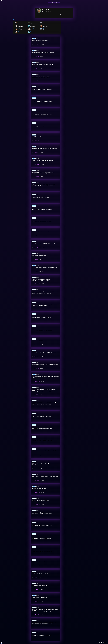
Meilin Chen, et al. (37, 577)
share (43, 44)
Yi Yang (19, 28)
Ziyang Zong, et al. (37, 480)
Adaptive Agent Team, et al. (38, 80)
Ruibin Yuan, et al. (37, 140)
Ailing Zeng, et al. (37, 601)
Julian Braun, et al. (37, 235)
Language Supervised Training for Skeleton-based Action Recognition (41, 340)
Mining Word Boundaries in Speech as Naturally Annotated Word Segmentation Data (43, 184)
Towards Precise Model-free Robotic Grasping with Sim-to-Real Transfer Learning (43, 52)
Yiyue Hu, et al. (37, 152)
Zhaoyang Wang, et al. (38, 296)
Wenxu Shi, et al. (37, 516)
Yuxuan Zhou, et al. (37, 565)
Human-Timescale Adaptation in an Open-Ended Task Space (40, 76)
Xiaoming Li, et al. (37, 271)
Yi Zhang (19, 31)
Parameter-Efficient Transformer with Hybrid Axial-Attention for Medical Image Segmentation (44, 148)
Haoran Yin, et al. (37, 455)
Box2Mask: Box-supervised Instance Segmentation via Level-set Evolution (42, 124)
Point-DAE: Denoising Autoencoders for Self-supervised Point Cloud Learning (42, 160)
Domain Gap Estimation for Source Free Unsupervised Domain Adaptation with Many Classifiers (45, 476)
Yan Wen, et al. (37, 176)
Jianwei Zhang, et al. (37, 381)
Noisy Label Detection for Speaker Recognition (38, 136)
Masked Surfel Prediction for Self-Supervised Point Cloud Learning (41, 500)
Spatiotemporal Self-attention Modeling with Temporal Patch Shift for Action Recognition (44, 352)
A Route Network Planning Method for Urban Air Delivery (39, 585)
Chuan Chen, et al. (37, 283)
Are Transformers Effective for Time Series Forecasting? (39, 597)
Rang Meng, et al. (37, 259)
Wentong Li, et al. (37, 128)
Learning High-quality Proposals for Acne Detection (39, 488)
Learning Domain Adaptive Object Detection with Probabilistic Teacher (41, 573)
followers (49, 11)
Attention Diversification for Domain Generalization (39, 255)
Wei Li (43, 28)
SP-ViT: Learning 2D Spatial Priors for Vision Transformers (40, 561)
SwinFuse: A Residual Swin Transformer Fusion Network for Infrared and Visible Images (44, 622)
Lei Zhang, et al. (37, 56)
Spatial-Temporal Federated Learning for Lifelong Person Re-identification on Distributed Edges (45, 364)
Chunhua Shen (32, 28)
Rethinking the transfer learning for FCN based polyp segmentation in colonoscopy (43, 172)
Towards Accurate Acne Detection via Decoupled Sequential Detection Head (42, 64)
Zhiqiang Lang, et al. (37, 468)
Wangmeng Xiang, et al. (38, 344)
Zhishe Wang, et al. (37, 626)
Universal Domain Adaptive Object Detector (38, 512)
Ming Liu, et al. (36, 394)
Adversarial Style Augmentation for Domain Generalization (40, 40)
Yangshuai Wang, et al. (38, 247)
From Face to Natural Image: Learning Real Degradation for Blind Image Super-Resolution (44, 267)
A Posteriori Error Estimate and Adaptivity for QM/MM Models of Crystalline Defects (43, 243)
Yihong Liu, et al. (37, 614)
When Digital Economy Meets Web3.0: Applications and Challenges (41, 279)
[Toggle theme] (104, 1)
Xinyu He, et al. (37, 589)
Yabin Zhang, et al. (37, 44)
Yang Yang (31, 31)
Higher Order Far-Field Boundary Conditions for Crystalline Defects (41, 231)
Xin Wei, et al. (36, 68)
